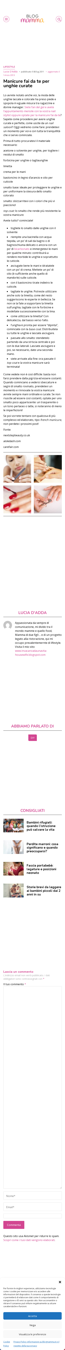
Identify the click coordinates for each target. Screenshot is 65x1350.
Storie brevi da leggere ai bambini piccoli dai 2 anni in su (44, 890)
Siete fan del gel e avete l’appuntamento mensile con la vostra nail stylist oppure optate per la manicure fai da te (31, 111)
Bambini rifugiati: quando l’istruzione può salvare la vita (41, 826)
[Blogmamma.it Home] (32, 18)
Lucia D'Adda (10, 71)
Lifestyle (9, 66)
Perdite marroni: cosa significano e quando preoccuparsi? (42, 847)
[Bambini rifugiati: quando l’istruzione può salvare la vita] (13, 825)
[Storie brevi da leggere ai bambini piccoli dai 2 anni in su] (13, 890)
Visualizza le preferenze (32, 1334)
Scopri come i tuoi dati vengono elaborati (29, 1240)
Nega (33, 1325)
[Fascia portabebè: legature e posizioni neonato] (13, 869)
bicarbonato (22, 249)
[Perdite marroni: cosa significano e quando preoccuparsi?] (13, 847)
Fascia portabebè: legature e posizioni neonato (41, 869)
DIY (32, 737)
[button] (60, 1282)
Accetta (32, 1316)
